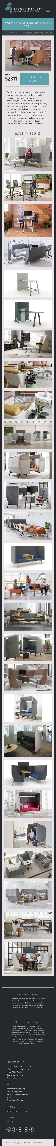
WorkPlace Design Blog (15, 1089)
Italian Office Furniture (15, 1072)
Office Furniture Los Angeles (17, 1069)
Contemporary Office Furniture (18, 1066)
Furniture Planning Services (17, 1094)
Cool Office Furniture (14, 1075)
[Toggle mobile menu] (48, 10)
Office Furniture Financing (16, 1111)
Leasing (9, 1122)
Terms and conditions (36, 1143)
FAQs (8, 1097)
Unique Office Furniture (15, 1078)
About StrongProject (14, 1092)
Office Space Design (14, 1100)
